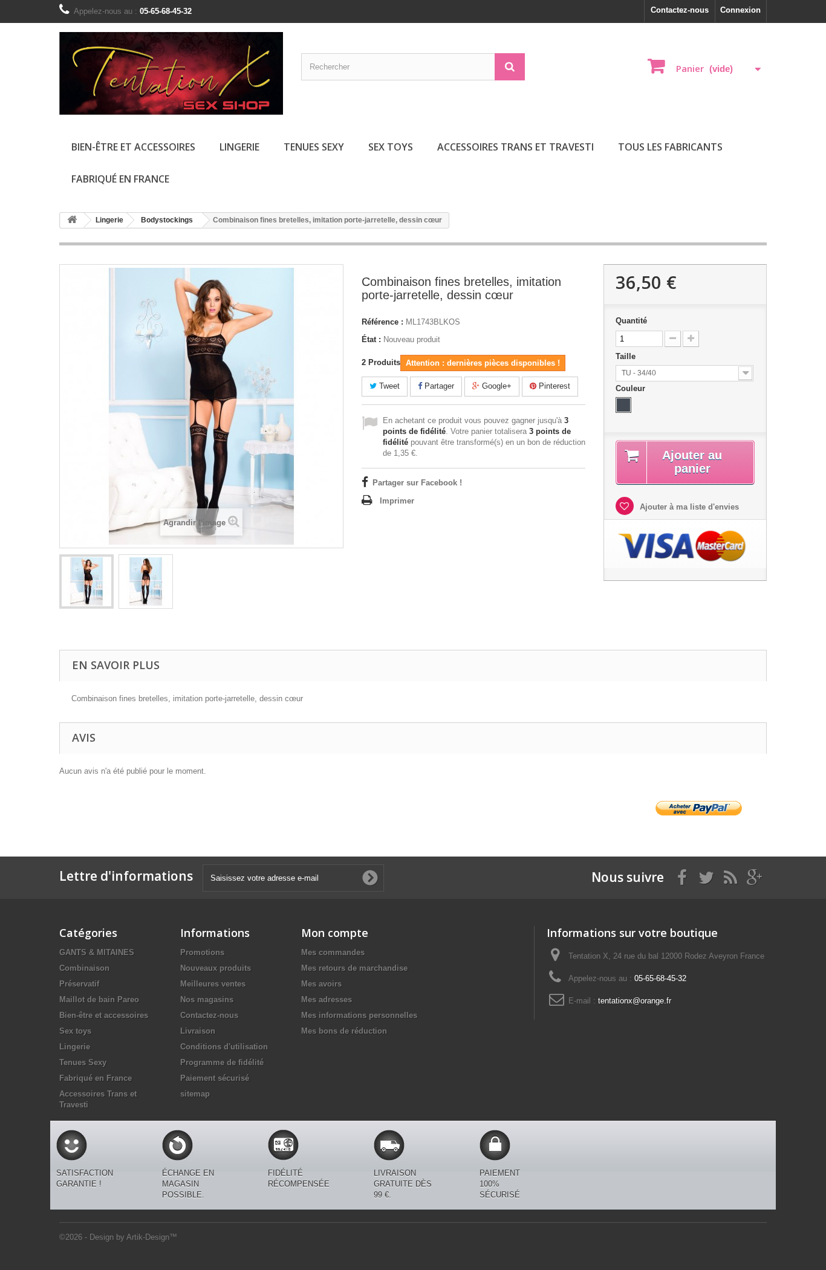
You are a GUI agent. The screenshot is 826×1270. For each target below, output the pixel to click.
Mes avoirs (321, 983)
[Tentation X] (171, 73)
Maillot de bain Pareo (99, 999)
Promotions (202, 952)
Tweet (388, 385)
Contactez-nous (680, 10)
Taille (627, 356)
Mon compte (334, 932)
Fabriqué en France (120, 179)
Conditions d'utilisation (224, 1046)
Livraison (197, 1030)
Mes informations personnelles (359, 1015)
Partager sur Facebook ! (417, 482)
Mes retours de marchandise (354, 968)
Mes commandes (333, 952)
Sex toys (390, 147)
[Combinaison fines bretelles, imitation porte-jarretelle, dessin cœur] (86, 581)
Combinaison (84, 968)
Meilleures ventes (213, 983)
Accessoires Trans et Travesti (515, 147)
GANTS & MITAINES (96, 952)
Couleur (632, 388)
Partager (438, 385)
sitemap (195, 1093)
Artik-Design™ (151, 1237)
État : (371, 339)
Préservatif (79, 983)
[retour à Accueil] (71, 220)
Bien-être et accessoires (133, 147)
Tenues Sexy (314, 147)
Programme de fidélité (222, 1062)
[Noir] (623, 405)
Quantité (631, 320)
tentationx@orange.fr (634, 1000)
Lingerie (239, 147)
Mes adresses (326, 999)
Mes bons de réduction (344, 1030)
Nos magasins (206, 999)
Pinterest (553, 385)
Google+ (496, 385)
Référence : (382, 321)
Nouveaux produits (215, 968)
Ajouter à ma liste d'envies (688, 506)
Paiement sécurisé (214, 1078)
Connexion (740, 10)
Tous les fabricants (670, 147)
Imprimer (397, 500)
